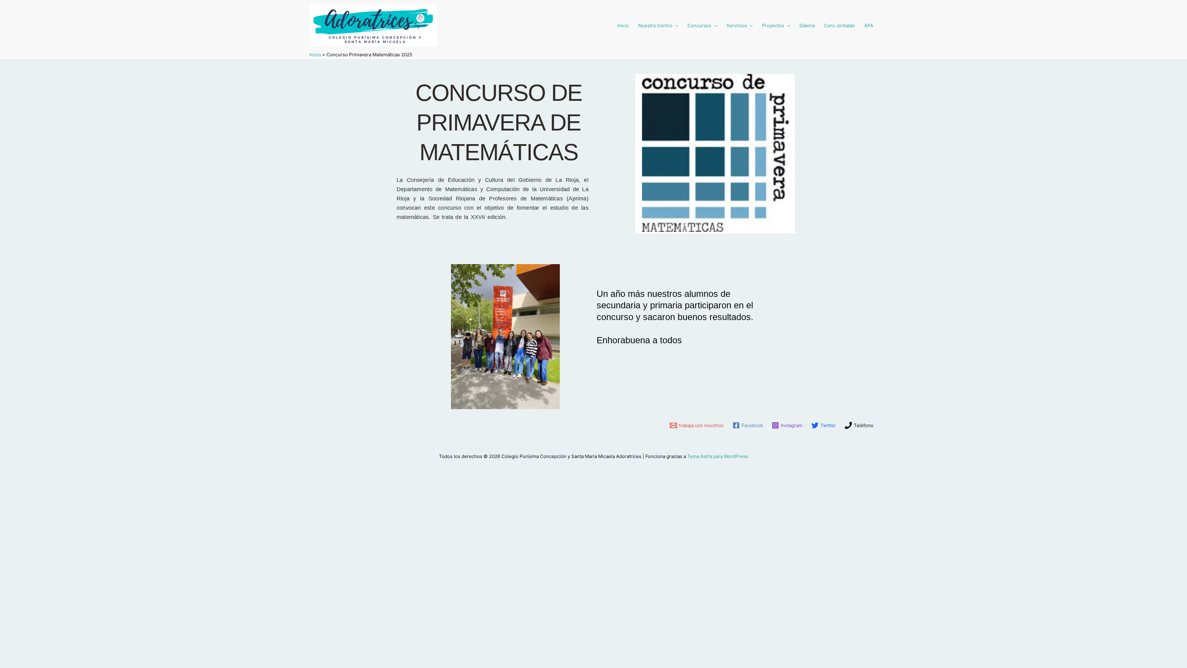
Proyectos (773, 25)
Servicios (736, 25)
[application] (675, 26)
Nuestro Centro (655, 25)
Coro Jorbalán (839, 25)
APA (868, 25)
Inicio (623, 25)
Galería (807, 25)
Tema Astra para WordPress (717, 456)
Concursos (699, 25)
